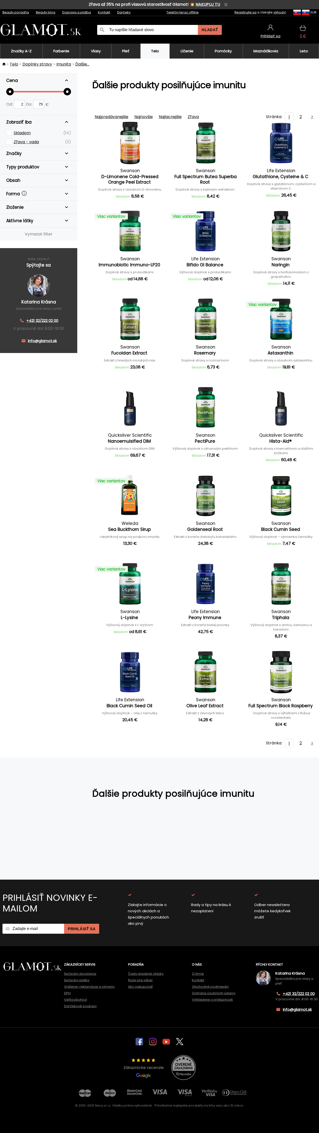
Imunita (63, 64)
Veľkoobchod (75, 999)
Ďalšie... (82, 64)
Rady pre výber (140, 980)
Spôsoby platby (76, 980)
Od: (10, 104)
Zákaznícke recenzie (143, 1067)
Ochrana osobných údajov (213, 993)
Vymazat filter (39, 234)
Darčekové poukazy (80, 1006)
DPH (67, 993)
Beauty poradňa (15, 12)
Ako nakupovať (140, 986)
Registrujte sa (245, 12)
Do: (29, 104)
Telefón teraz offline (182, 12)
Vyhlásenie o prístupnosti (212, 999)
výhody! (279, 12)
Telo (14, 64)
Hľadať (210, 30)
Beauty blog (45, 12)
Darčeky (124, 12)
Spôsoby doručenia (80, 973)
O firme (198, 973)
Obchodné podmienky (210, 986)
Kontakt (104, 12)
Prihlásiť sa (81, 929)
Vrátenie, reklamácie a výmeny (89, 986)
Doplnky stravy (37, 64)
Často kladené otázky (145, 973)
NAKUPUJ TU (208, 4)
